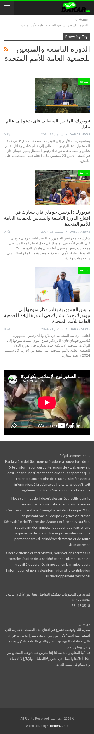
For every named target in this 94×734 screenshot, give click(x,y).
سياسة (83, 81)
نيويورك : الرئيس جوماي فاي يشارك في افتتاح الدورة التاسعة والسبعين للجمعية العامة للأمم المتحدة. (47, 218)
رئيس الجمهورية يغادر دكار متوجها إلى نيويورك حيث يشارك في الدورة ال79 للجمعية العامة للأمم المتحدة (47, 315)
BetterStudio (59, 726)
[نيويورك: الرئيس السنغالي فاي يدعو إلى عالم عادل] (62, 95)
